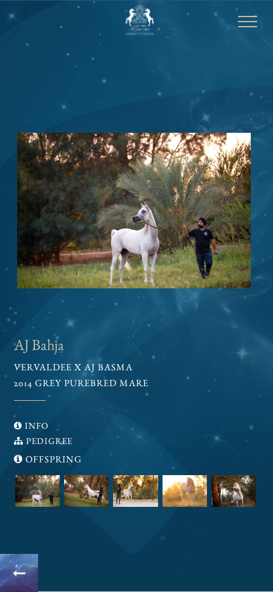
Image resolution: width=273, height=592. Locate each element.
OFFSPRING (52, 459)
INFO (35, 425)
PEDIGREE (47, 441)
